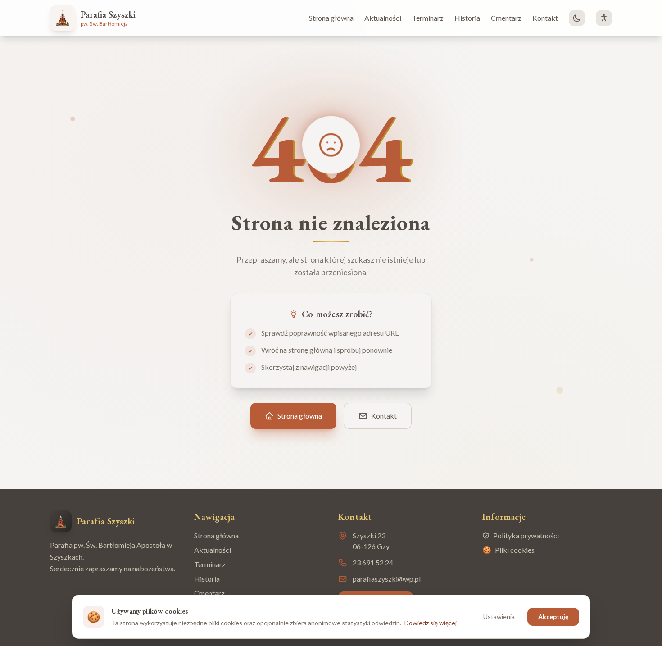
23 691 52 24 (373, 562)
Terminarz (428, 18)
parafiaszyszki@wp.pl (387, 578)
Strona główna (331, 18)
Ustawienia (499, 616)
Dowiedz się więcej (430, 623)
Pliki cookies (508, 550)
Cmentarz (506, 18)
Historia (467, 18)
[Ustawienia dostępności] (604, 18)
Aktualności (382, 18)
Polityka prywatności (526, 535)
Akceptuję (553, 616)
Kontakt (545, 18)
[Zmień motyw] (577, 18)
